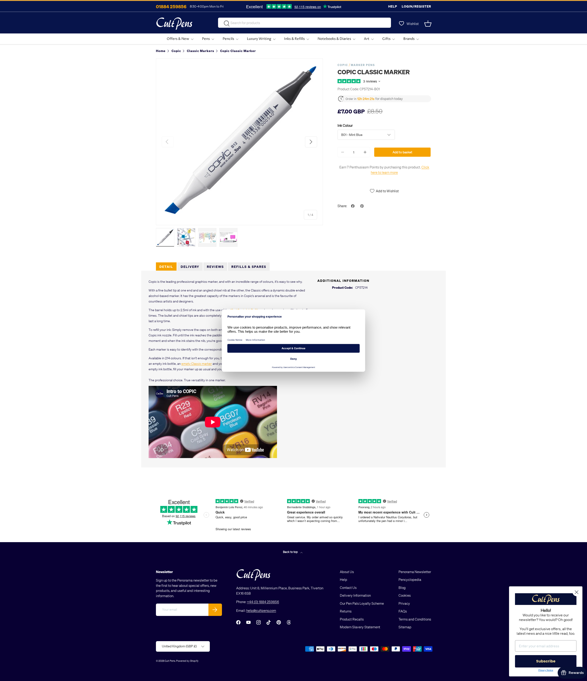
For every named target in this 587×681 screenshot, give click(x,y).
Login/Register (416, 6)
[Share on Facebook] (353, 206)
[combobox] (304, 23)
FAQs (403, 611)
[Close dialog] (577, 592)
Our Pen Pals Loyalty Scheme (362, 603)
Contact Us (348, 587)
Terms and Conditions (415, 619)
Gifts (386, 38)
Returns (346, 611)
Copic (343, 65)
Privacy (404, 603)
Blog (402, 587)
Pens (206, 38)
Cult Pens (170, 660)
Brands (409, 38)
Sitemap (405, 627)
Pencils (228, 38)
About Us (347, 571)
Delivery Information (355, 595)
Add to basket (402, 152)
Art (366, 38)
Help (392, 6)
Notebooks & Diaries (334, 38)
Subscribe (545, 661)
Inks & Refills (294, 38)
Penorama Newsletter (415, 571)
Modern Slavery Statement (360, 627)
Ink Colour (345, 125)
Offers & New (178, 38)
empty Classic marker (196, 363)
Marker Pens (363, 65)
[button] (428, 24)
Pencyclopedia (410, 579)
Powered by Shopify (187, 660)
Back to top (291, 552)
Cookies (405, 595)
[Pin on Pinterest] (362, 206)
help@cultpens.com (261, 610)
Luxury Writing (259, 38)
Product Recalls (352, 619)
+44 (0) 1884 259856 (263, 601)
